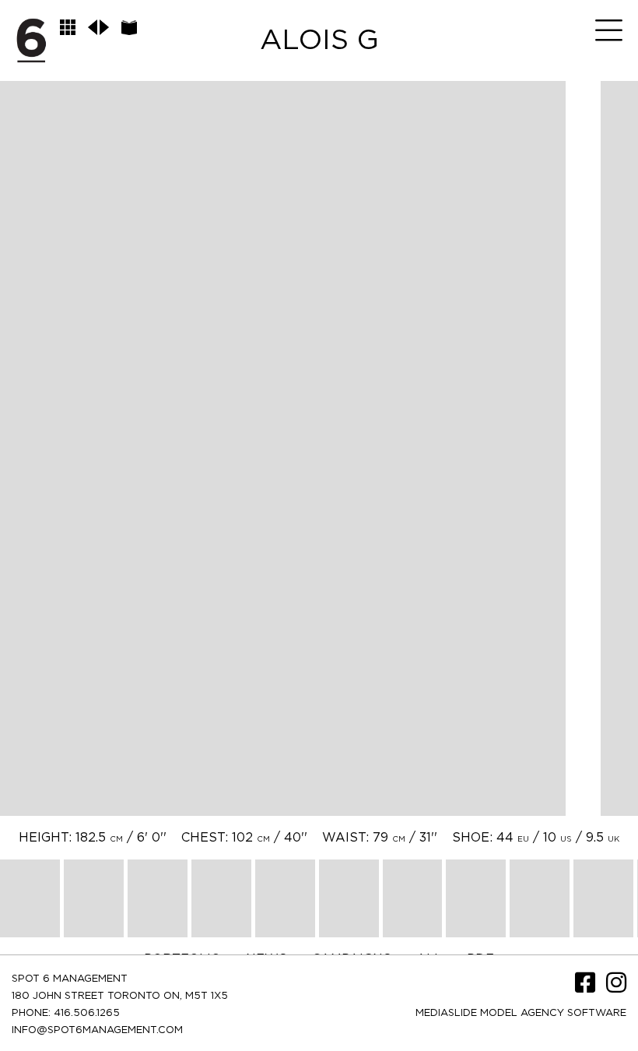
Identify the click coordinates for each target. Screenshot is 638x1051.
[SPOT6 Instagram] (616, 988)
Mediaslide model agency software (520, 1013)
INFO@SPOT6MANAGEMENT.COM (97, 1030)
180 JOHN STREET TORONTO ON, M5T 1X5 (120, 996)
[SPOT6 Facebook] (586, 988)
